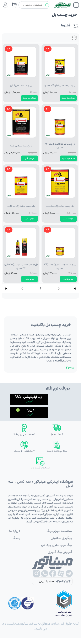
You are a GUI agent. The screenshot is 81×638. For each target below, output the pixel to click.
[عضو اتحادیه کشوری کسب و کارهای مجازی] (64, 603)
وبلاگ (16, 538)
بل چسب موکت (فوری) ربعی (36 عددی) (60, 266)
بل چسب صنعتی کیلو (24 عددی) (60, 85)
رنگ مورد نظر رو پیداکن (56, 545)
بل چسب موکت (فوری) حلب (60, 206)
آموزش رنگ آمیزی (60, 552)
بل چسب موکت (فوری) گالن (21, 206)
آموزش (29, 401)
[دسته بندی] (76, 5)
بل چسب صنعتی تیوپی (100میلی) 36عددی (21, 266)
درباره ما (14, 531)
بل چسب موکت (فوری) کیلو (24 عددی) (60, 146)
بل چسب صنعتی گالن (21, 85)
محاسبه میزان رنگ (59, 531)
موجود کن (29, 158)
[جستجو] (47, 5)
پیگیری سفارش (61, 538)
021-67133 (63, 581)
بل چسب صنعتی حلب (21, 146)
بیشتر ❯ (70, 367)
